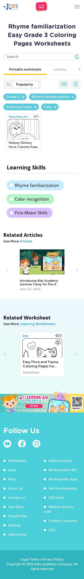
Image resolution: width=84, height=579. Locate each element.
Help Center (17, 534)
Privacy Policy (53, 559)
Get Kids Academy (63, 488)
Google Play (17, 516)
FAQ (52, 530)
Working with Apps (63, 479)
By (8, 84)
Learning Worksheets (37, 324)
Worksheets (17, 460)
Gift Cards (56, 497)
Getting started (60, 460)
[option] (42, 270)
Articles (26, 241)
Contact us (16, 497)
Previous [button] (8, 270)
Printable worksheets (25, 69)
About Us (15, 488)
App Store (16, 506)
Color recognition (32, 199)
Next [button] (76, 270)
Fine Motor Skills (31, 213)
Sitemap (14, 525)
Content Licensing (63, 520)
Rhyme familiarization (37, 185)
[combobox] (26, 84)
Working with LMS (62, 470)
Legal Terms (29, 559)
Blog (11, 479)
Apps (12, 470)
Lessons (60, 69)
